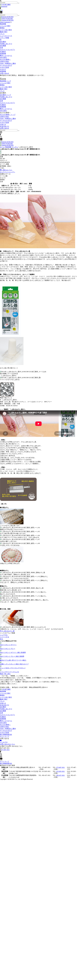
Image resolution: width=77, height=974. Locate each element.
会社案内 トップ (5, 95)
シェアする (4, 635)
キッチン (15, 147)
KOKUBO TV (4, 126)
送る (1, 639)
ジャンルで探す (5, 26)
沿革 (1, 47)
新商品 (2, 28)
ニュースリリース (6, 36)
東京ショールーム (6, 55)
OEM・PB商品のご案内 (8, 63)
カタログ (3, 69)
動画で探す (4, 32)
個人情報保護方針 (6, 734)
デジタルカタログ (6, 65)
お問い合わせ (4, 73)
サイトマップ (4, 736)
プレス (2, 34)
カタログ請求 (4, 67)
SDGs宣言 (3, 57)
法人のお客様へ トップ (7, 114)
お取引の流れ (4, 61)
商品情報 (3, 24)
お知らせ (3, 124)
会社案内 (3, 41)
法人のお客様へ (5, 59)
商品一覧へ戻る (5, 674)
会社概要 (3, 45)
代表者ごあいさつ (6, 43)
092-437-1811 (60, 775)
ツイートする (4, 637)
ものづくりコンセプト (7, 49)
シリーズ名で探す (6, 30)
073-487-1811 (5, 750)
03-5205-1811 (60, 771)
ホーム (2, 147)
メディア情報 (4, 38)
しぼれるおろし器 (8, 631)
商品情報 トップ (5, 81)
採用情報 (3, 53)
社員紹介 (3, 51)
